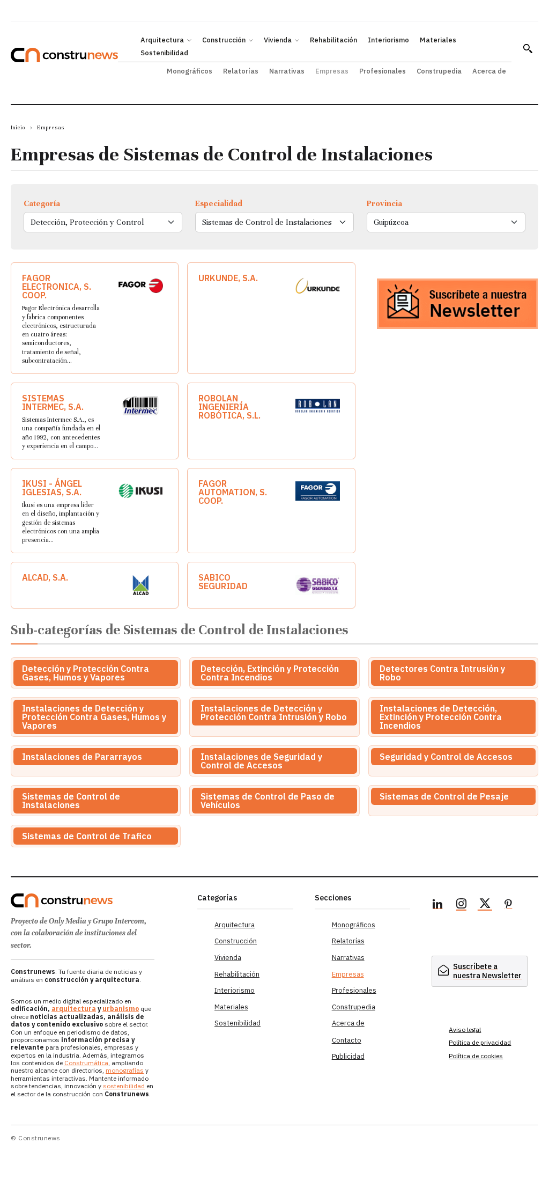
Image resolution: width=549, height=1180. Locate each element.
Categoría (42, 203)
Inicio (18, 127)
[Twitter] (484, 905)
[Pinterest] (508, 905)
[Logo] (99, 900)
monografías (125, 1070)
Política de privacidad (480, 1042)
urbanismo (120, 1009)
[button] (527, 48)
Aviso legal (465, 1029)
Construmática (86, 1063)
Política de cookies (476, 1056)
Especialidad (218, 203)
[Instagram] (461, 905)
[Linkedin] (437, 905)
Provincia (384, 203)
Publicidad (348, 1056)
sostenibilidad (124, 1086)
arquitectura (73, 1009)
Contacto (346, 1040)
